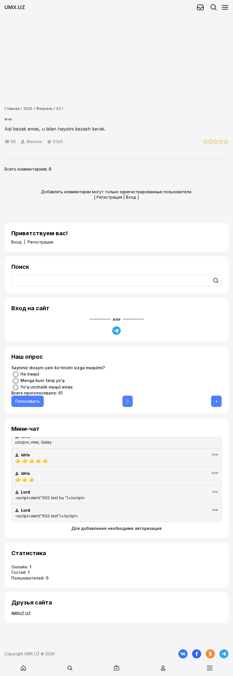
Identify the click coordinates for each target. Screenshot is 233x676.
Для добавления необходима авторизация (116, 528)
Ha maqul (29, 373)
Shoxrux (34, 141)
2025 (27, 108)
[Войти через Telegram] (116, 330)
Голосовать (27, 401)
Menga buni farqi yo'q (42, 380)
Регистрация (109, 197)
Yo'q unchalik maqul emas (46, 387)
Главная (12, 108)
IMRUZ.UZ (21, 613)
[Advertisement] (116, 55)
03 (58, 108)
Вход (131, 197)
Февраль (44, 108)
